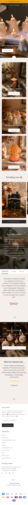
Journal (4, 442)
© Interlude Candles (14, 483)
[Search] (23, 5)
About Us (4, 435)
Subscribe (14, 347)
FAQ (3, 453)
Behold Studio (17, 485)
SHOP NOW (7, 50)
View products (14, 221)
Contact (4, 445)
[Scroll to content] (14, 58)
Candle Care (5, 437)
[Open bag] (26, 5)
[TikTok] (12, 473)
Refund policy (5, 455)
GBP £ (13, 480)
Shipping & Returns (7, 447)
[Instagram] (5, 473)
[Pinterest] (9, 473)
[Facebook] (2, 473)
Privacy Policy (5, 450)
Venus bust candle (14, 303)
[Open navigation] (2, 5)
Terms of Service (6, 458)
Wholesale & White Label (9, 440)
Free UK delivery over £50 (14, 1)
